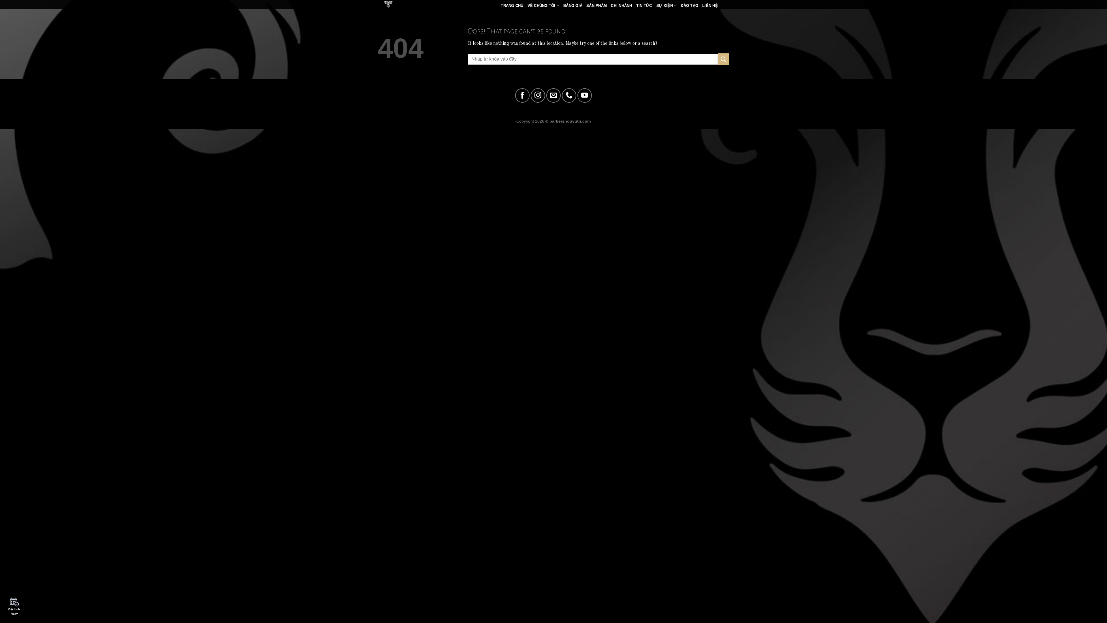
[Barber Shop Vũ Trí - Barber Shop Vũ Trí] (396, 4)
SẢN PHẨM (596, 5)
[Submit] (723, 59)
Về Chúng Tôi (542, 5)
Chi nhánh (621, 5)
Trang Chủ (512, 5)
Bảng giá (572, 5)
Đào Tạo (689, 5)
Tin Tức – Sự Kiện (654, 5)
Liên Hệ (710, 5)
